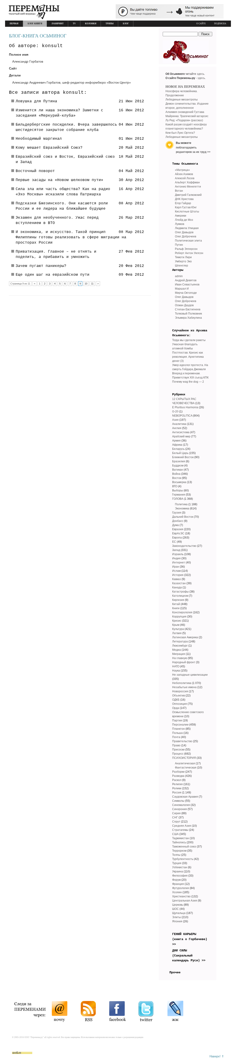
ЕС (174, 541)
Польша (177, 733)
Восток (176, 478)
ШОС (175, 909)
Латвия (177, 633)
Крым (175, 624)
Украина (177, 871)
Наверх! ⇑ (216, 1056)
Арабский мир (181, 436)
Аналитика (179, 424)
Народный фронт (183, 662)
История (177, 575)
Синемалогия (181, 805)
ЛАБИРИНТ (57, 23)
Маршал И (182, 288)
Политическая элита (188, 240)
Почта (176, 737)
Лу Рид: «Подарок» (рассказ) (184, 120)
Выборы (177, 490)
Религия (177, 784)
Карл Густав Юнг (186, 207)
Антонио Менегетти (188, 186)
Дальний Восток (182, 516)
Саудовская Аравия (185, 796)
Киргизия (178, 600)
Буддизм (177, 465)
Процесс (177, 753)
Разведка (178, 776)
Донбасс (177, 521)
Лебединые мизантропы (181, 99)
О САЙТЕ (201, 23)
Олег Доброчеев (185, 236)
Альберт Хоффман (187, 182)
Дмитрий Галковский (188, 195)
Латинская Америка (185, 637)
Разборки (178, 771)
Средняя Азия (181, 825)
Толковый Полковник (188, 313)
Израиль (177, 554)
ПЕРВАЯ (14, 23)
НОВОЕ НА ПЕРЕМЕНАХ (185, 86)
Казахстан (179, 583)
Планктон (178, 728)
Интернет (178, 562)
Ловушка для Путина (36, 101)
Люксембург (180, 645)
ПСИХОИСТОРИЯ (184, 757)
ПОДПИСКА (220, 23)
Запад (176, 550)
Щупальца (179, 913)
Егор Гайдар (183, 203)
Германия (178, 494)
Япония (177, 921)
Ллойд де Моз (184, 219)
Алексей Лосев (184, 178)
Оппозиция (179, 703)
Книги (176, 608)
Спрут (176, 821)
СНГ (175, 817)
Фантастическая (185, 767)
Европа (177, 537)
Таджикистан (180, 838)
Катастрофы (180, 591)
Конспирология (182, 612)
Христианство (181, 896)
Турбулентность (182, 859)
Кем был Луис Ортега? (180, 132)
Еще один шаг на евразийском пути (52, 275)
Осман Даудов (184, 305)
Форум (176, 879)
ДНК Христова (184, 199)
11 (92, 283)
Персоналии (180, 724)
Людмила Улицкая (187, 228)
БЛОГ (126, 23)
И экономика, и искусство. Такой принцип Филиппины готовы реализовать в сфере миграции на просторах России (71, 237)
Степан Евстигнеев (187, 309)
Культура (178, 629)
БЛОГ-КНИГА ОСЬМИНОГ (37, 36)
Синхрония (179, 809)
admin (179, 276)
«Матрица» (182, 170)
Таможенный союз (184, 846)
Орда (175, 708)
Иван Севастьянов (187, 284)
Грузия (176, 512)
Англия (176, 428)
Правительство (182, 741)
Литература (180, 641)
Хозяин (177, 892)
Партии (177, 720)
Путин (179, 244)
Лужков (179, 224)
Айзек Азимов (184, 174)
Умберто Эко (183, 261)
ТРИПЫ (110, 23)
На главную (179, 658)
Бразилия (178, 461)
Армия (176, 440)
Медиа (176, 649)
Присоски (178, 749)
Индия (176, 558)
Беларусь (178, 449)
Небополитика (181, 683)
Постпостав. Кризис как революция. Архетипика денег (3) (188, 357)
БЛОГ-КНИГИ (35, 23)
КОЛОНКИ (90, 23)
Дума (175, 525)
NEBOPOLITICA (182, 415)
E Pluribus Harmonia (185, 407)
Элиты (176, 917)
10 (86, 283)
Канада (177, 587)
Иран (175, 566)
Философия (180, 875)
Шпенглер (181, 265)
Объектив (178, 695)
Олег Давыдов (184, 232)
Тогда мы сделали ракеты (189, 340)
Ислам (176, 570)
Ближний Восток (183, 457)
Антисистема (180, 432)
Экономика (182, 508)
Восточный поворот (35, 171)
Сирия (176, 813)
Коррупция (179, 616)
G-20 (175, 411)
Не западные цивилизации (190, 674)
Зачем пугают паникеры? (41, 266)
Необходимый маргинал (39, 139)
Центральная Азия (184, 900)
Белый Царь (180, 453)
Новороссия (180, 691)
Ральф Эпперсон (186, 249)
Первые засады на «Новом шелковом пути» (59, 180)
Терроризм (179, 850)
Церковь (177, 904)
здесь (200, 74)
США (175, 834)
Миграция (178, 654)
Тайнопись (179, 842)
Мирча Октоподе (186, 292)
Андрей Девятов (185, 280)
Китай (176, 604)
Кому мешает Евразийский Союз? (49, 148)
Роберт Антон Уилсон (189, 253)
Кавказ (176, 579)
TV (74, 23)
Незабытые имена (184, 687)
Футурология (180, 888)
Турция (176, 863)
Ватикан (177, 469)
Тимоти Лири (183, 257)
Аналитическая (185, 763)
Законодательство (184, 546)
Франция (178, 884)
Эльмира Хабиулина (188, 317)
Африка (177, 444)
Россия (176, 792)
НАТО (175, 666)
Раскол (176, 780)
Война (176, 473)
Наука (176, 670)
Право (176, 745)
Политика (181, 504)
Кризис (176, 620)
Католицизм (180, 595)
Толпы (176, 854)
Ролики (176, 788)
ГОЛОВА (177, 498)
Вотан (179, 190)
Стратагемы (180, 830)
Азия (175, 419)
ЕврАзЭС (178, 533)
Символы (178, 800)
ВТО (174, 486)
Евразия (177, 529)
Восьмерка (179, 482)
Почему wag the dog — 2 (188, 381)
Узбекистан (179, 867)
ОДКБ (176, 699)
